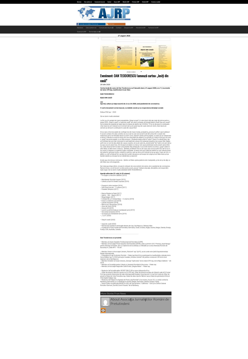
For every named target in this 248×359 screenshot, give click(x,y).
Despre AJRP (117, 2)
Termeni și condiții (155, 2)
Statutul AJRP (145, 2)
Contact (109, 2)
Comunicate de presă (100, 2)
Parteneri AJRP (135, 2)
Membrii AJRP (126, 2)
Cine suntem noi (88, 2)
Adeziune (79, 2)
